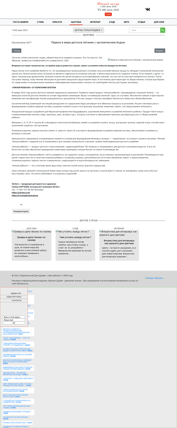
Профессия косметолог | (17, 423)
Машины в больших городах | (17, 412)
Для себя (159, 22)
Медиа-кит (16, 293)
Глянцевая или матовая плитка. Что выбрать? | (16, 344)
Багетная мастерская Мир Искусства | (15, 396)
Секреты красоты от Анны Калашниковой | (15, 390)
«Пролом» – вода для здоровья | (18, 379)
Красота (57, 22)
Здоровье (76, 22)
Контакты (16, 300)
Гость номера (20, 22)
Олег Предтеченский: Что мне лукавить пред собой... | (17, 385)
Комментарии (21, 211)
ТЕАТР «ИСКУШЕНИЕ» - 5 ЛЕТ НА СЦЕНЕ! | (16, 339)
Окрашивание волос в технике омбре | (17, 355)
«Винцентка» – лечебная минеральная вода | (15, 374)
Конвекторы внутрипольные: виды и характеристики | (17, 350)
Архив (108, 14)
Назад (17, 50)
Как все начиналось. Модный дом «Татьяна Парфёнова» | (17, 361)
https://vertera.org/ (21, 192)
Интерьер (95, 22)
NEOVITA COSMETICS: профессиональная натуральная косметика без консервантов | (16, 331)
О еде (112, 22)
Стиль (40, 22)
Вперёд (159, 50)
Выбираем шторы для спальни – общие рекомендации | (18, 368)
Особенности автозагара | (15, 418)
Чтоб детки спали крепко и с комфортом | (17, 401)
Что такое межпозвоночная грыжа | (16, 407)
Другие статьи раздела (88, 30)
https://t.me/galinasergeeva (25, 195)
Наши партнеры (13, 297)
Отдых (141, 22)
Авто (126, 22)
